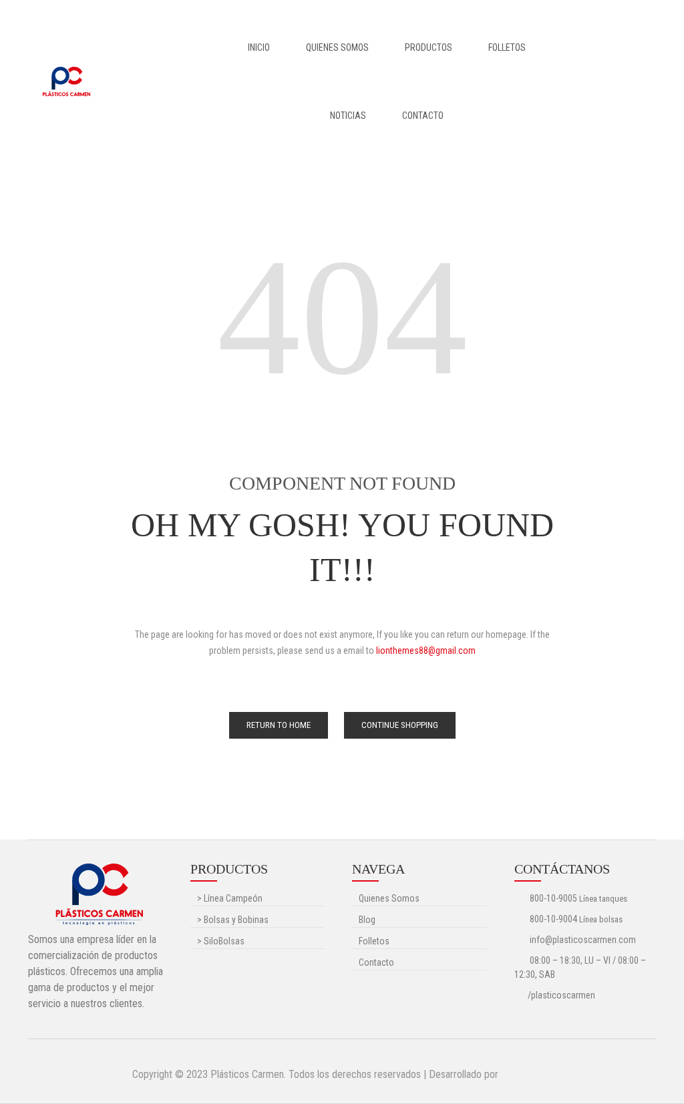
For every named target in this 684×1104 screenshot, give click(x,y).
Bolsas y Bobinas (233, 919)
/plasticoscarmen (561, 995)
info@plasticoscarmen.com (582, 939)
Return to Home (278, 725)
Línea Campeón (230, 898)
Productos (428, 47)
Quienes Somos (337, 47)
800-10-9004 (553, 919)
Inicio (259, 47)
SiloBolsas (220, 941)
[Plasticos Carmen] (66, 81)
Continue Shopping (399, 725)
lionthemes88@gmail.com (426, 650)
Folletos (507, 47)
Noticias (348, 115)
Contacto (423, 115)
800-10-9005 (553, 898)
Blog (367, 919)
